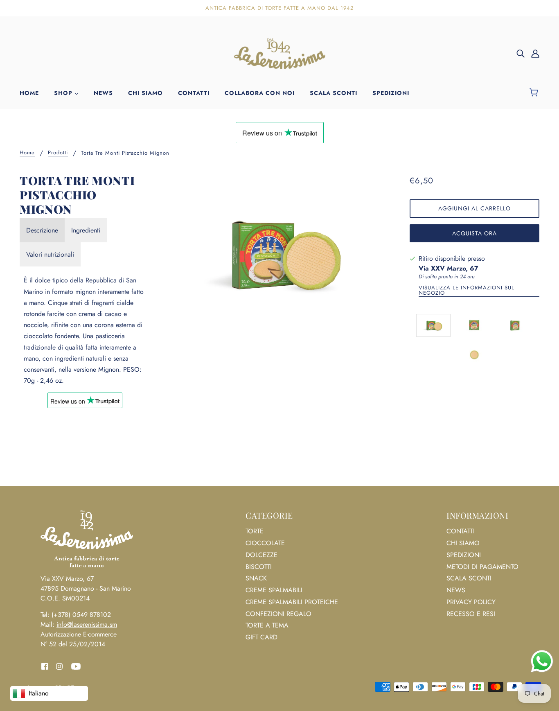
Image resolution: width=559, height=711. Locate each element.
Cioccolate (265, 543)
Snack (256, 578)
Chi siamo (463, 543)
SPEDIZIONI (463, 555)
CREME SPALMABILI (274, 590)
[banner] (279, 52)
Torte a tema (267, 625)
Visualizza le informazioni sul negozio (466, 291)
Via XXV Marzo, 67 (448, 268)
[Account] (535, 53)
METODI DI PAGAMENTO (482, 566)
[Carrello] (535, 93)
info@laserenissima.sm (86, 624)
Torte (255, 531)
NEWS (455, 590)
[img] (520, 53)
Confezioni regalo (278, 613)
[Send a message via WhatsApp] (542, 661)
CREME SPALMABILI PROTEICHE (292, 602)
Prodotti (58, 153)
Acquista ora (474, 233)
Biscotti (259, 566)
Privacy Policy (471, 602)
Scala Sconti (468, 578)
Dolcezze (261, 555)
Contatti (460, 531)
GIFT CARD (261, 637)
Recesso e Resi (470, 613)
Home (27, 153)
